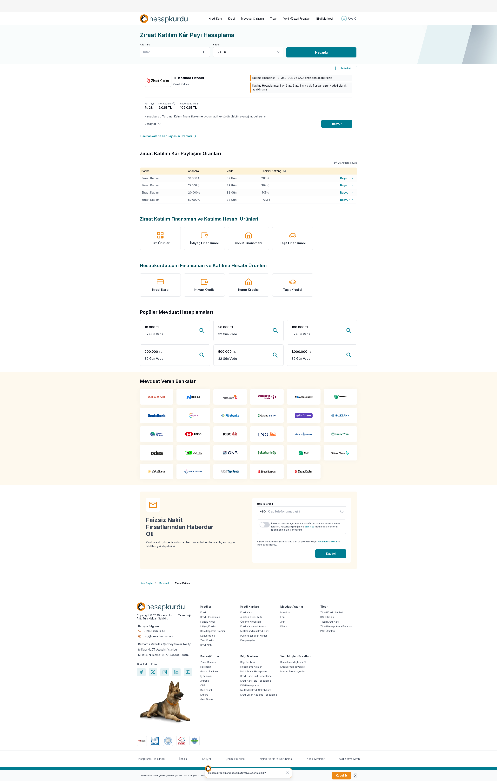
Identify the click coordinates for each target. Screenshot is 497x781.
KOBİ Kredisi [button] (327, 617)
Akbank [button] (204, 680)
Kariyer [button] (206, 758)
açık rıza (309, 526)
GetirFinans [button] (206, 699)
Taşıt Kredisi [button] (292, 290)
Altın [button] (282, 621)
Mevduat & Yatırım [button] (252, 18)
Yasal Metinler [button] (316, 758)
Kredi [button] (231, 18)
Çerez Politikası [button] (235, 758)
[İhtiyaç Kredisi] (342, 511)
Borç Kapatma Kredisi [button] (212, 631)
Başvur (337, 123)
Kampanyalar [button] (247, 640)
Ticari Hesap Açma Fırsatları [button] (336, 626)
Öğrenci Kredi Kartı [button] (251, 621)
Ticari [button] (273, 18)
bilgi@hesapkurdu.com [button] (158, 636)
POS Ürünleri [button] (327, 631)
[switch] (265, 524)
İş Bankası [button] (206, 676)
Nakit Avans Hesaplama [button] (253, 671)
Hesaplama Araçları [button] (251, 666)
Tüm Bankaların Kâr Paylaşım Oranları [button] (166, 136)
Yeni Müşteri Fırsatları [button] (296, 18)
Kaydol (331, 553)
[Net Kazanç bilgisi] (173, 103)
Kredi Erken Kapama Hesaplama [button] (258, 694)
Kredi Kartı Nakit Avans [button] (253, 626)
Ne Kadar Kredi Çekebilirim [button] (255, 690)
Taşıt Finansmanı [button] (293, 243)
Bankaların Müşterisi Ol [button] (293, 662)
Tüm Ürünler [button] (160, 243)
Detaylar (150, 123)
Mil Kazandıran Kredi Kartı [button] (254, 631)
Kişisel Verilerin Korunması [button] (276, 758)
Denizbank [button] (206, 690)
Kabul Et (341, 775)
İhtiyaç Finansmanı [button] (204, 243)
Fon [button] (282, 617)
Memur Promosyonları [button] (292, 671)
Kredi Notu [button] (206, 645)
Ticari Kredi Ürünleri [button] (331, 612)
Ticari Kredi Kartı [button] (329, 621)
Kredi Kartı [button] (215, 18)
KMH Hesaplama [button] (249, 685)
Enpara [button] (204, 694)
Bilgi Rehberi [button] (247, 662)
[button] (164, 18)
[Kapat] (287, 773)
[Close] (355, 776)
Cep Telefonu (265, 503)
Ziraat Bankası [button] (208, 662)
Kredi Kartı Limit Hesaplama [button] (256, 676)
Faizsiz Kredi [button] (207, 621)
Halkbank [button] (205, 666)
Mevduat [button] (285, 612)
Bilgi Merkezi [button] (324, 18)
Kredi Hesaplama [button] (210, 617)
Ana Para (145, 44)
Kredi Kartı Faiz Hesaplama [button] (255, 680)
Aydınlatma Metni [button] (349, 758)
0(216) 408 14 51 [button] (154, 630)
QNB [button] (203, 685)
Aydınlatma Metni (327, 541)
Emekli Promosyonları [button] (292, 666)
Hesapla (321, 52)
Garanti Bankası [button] (209, 671)
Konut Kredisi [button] (248, 290)
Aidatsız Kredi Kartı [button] (251, 617)
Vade (216, 44)
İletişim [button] (183, 758)
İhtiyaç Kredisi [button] (204, 290)
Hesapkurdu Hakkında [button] (151, 758)
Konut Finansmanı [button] (248, 243)
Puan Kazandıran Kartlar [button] (253, 635)
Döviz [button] (283, 626)
